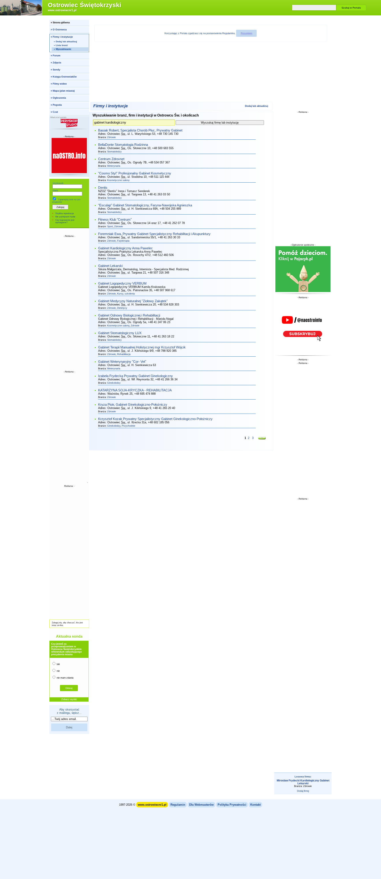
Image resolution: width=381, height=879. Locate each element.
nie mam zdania (64, 677)
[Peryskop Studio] (69, 123)
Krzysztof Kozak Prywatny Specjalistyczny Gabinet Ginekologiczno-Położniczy (155, 419)
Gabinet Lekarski (110, 266)
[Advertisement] (69, 303)
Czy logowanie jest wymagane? (64, 221)
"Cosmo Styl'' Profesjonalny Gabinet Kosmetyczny (134, 173)
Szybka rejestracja (64, 213)
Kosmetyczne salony (118, 180)
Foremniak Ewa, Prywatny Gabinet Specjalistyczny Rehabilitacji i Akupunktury (154, 234)
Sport (110, 226)
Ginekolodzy (114, 382)
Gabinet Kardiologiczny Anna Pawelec (125, 248)
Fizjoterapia (123, 240)
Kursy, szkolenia (126, 293)
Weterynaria (113, 166)
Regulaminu (228, 33)
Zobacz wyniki (69, 699)
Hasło (55, 190)
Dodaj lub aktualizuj (256, 106)
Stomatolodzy (114, 151)
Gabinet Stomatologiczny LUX (120, 333)
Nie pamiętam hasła (65, 216)
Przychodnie (128, 425)
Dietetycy (122, 308)
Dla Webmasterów (201, 804)
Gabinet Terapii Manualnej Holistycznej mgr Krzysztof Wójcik (142, 347)
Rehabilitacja (124, 354)
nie (58, 671)
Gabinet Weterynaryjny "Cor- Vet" (122, 361)
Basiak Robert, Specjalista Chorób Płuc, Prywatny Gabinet (140, 130)
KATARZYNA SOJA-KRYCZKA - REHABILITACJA (135, 390)
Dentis (102, 187)
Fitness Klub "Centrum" (115, 219)
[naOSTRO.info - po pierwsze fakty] (69, 155)
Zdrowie (111, 137)
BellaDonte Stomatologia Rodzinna (123, 144)
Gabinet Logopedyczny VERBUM (122, 283)
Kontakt (255, 804)
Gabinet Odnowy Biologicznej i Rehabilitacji (129, 315)
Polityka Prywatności (232, 804)
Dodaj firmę (303, 791)
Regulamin (177, 804)
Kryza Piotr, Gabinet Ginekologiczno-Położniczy (132, 404)
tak (58, 664)
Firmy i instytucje (110, 106)
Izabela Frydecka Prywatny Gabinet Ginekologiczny (135, 376)
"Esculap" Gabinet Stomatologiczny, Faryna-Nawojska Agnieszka (145, 205)
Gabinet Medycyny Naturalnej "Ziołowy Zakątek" (133, 301)
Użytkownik (58, 183)
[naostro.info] (303, 326)
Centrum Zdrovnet (111, 159)
